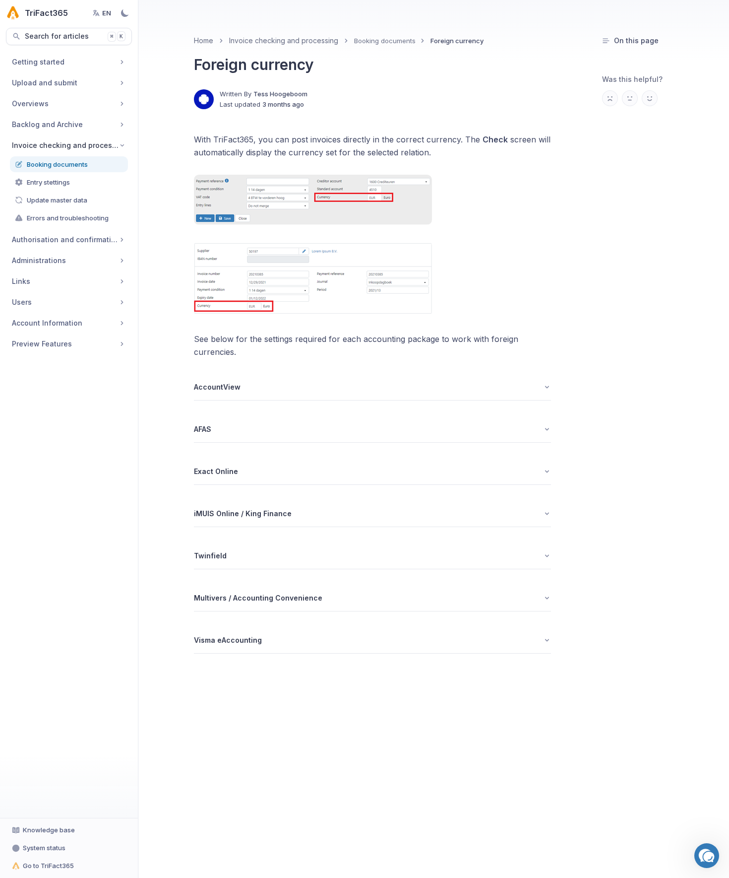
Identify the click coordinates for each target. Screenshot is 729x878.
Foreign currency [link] (457, 41)
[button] (706, 855)
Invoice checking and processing (283, 40)
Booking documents (385, 41)
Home (203, 40)
